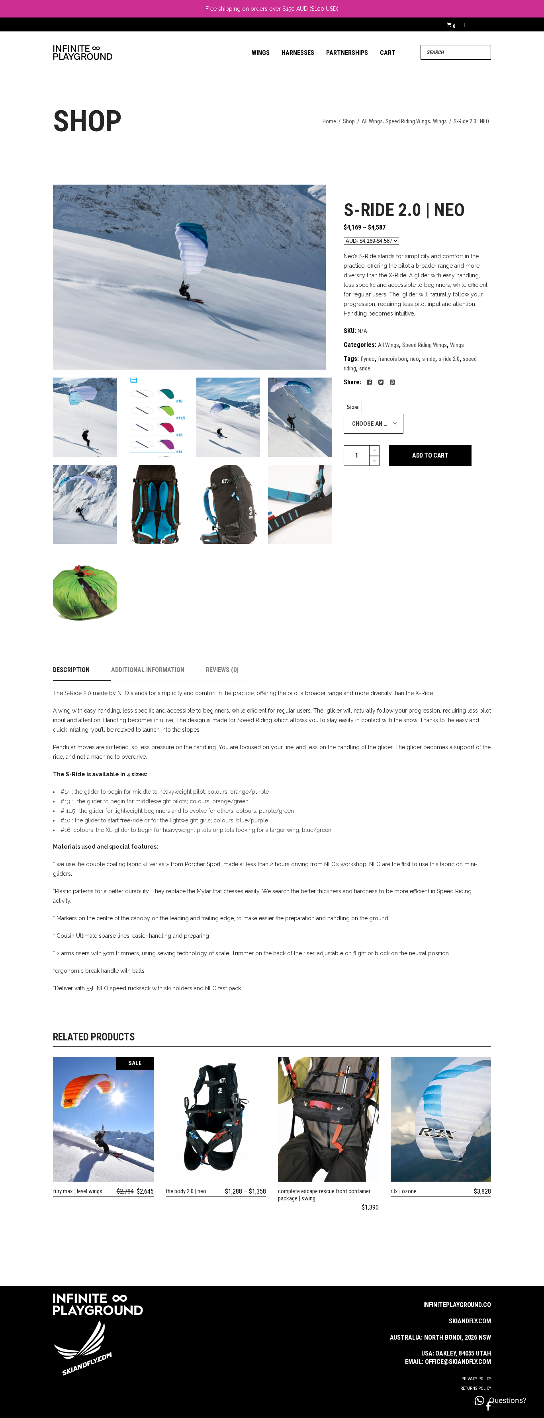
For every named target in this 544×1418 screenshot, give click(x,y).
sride (364, 368)
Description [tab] (71, 670)
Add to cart (430, 455)
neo (414, 358)
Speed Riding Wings (407, 121)
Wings (440, 121)
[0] (449, 24)
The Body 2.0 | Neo (186, 1191)
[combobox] (373, 424)
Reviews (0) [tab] (222, 670)
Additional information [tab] (147, 670)
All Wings (372, 121)
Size (352, 407)
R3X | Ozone (404, 1191)
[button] (500, 1400)
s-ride (428, 358)
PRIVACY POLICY (476, 1378)
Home (329, 121)
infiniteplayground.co (457, 1305)
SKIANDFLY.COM (470, 1321)
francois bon (392, 358)
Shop (349, 121)
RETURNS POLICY (475, 1388)
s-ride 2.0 (449, 358)
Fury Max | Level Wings (77, 1191)
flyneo (367, 358)
